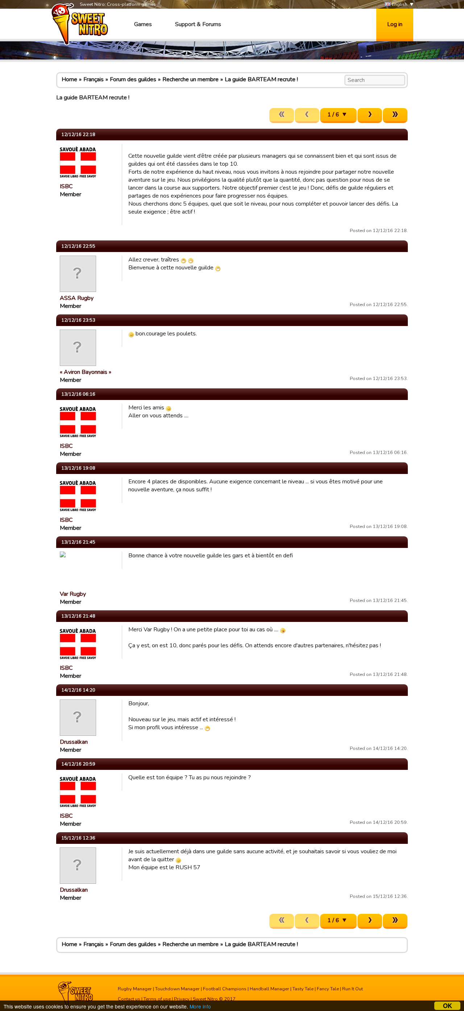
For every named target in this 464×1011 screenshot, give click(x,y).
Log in (394, 24)
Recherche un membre (190, 79)
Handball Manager (269, 989)
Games (143, 24)
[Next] (369, 115)
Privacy (182, 999)
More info (200, 1006)
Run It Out (352, 989)
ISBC (66, 186)
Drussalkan (74, 742)
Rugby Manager (135, 989)
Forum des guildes (133, 79)
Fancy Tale (328, 989)
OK (447, 1006)
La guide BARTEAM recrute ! (261, 79)
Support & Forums (198, 24)
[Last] (395, 115)
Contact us (129, 999)
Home (69, 79)
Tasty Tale (303, 989)
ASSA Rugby (77, 298)
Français (93, 79)
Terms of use (157, 999)
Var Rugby (73, 594)
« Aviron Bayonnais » (85, 372)
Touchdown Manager (177, 989)
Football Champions (224, 989)
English (399, 4)
